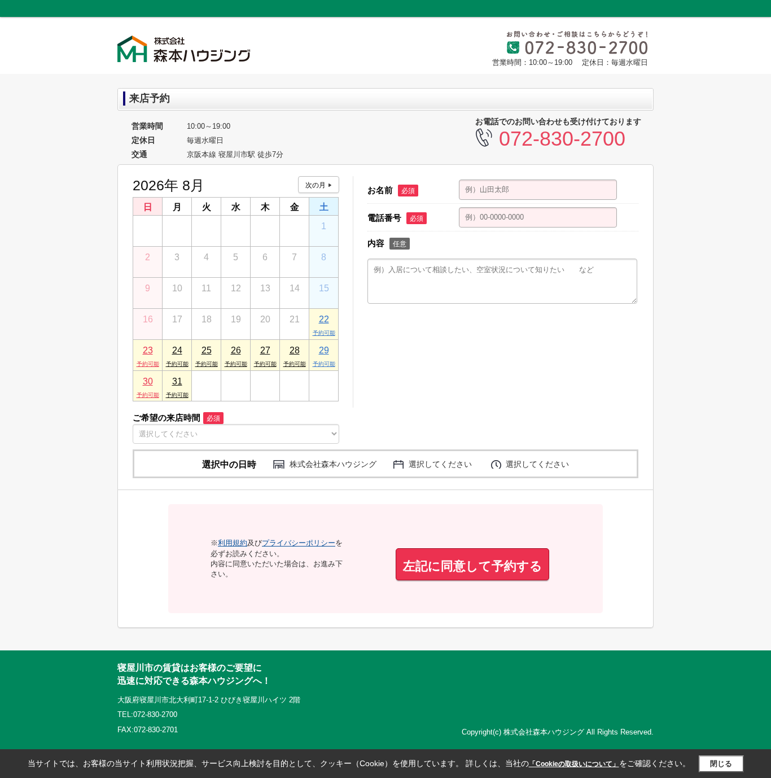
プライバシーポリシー (298, 543)
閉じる (721, 763)
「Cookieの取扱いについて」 (574, 764)
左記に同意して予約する (472, 566)
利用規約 (232, 543)
